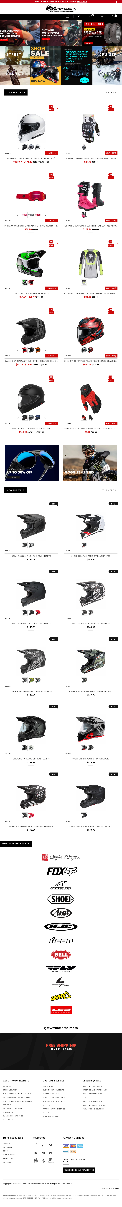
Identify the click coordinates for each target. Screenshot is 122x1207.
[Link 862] (61, 899)
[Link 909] (51, 1145)
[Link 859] (61, 857)
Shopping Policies (51, 1094)
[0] (90, 16)
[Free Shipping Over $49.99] (61, 1046)
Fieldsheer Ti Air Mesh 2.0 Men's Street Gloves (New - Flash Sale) (90, 429)
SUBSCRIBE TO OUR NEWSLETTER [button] (79, 1170)
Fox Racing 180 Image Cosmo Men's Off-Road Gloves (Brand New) (90, 158)
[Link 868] (61, 982)
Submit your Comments (53, 1090)
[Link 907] (36, 1145)
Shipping (47, 1105)
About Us (7, 1086)
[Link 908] (43, 1145)
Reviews (46, 1113)
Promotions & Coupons (93, 1109)
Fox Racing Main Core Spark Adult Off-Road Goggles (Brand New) (31, 226)
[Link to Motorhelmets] (61, 8)
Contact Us (48, 1086)
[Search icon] (101, 16)
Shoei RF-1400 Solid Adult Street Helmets (31, 429)
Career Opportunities (13, 1116)
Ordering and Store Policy (95, 1090)
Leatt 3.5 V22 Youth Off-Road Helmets (31, 294)
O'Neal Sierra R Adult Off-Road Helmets (90, 759)
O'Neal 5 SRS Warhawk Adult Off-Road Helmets (31, 827)
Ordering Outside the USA (94, 1105)
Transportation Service (54, 1109)
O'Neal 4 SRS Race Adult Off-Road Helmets (90, 556)
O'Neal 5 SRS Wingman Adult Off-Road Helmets (90, 691)
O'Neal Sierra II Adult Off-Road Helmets (31, 759)
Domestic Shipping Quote (54, 1097)
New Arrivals (15, 490)
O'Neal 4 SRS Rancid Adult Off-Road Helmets (31, 691)
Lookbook (7, 1147)
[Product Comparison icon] (78, 17)
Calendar (7, 1162)
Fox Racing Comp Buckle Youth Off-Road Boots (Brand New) (90, 226)
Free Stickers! (9, 1155)
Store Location (10, 1090)
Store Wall (8, 1143)
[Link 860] (61, 871)
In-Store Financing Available (16, 1097)
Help (117, 1188)
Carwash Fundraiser (12, 1108)
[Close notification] (116, 2)
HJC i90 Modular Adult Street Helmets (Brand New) (31, 158)
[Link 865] (61, 941)
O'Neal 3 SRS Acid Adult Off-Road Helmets (91, 624)
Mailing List (8, 1112)
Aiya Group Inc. (43, 1184)
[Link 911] (43, 1153)
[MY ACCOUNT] (67, 16)
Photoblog (8, 1120)
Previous (18, 147)
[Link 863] (61, 913)
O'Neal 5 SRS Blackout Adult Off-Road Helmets (90, 827)
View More (108, 92)
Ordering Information (93, 1086)
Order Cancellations (92, 1094)
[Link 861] (61, 885)
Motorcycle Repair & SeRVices (17, 1094)
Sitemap (69, 1184)
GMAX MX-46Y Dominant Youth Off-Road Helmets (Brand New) (31, 361)
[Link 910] (36, 1153)
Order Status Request (93, 1101)
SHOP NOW (82, 1)
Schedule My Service (52, 1116)
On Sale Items (16, 92)
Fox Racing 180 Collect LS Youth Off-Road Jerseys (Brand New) (90, 294)
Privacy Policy (108, 1188)
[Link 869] (61, 996)
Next (44, 147)
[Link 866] (61, 954)
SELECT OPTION (51, 167)
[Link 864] (61, 927)
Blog (5, 1151)
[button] (113, 17)
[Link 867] (61, 968)
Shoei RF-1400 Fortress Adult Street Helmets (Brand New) (90, 361)
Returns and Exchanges (54, 1101)
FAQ (84, 1097)
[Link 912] (51, 1153)
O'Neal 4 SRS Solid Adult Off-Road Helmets (31, 624)
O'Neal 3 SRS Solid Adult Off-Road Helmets (31, 556)
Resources (8, 1158)
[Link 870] (61, 1010)
